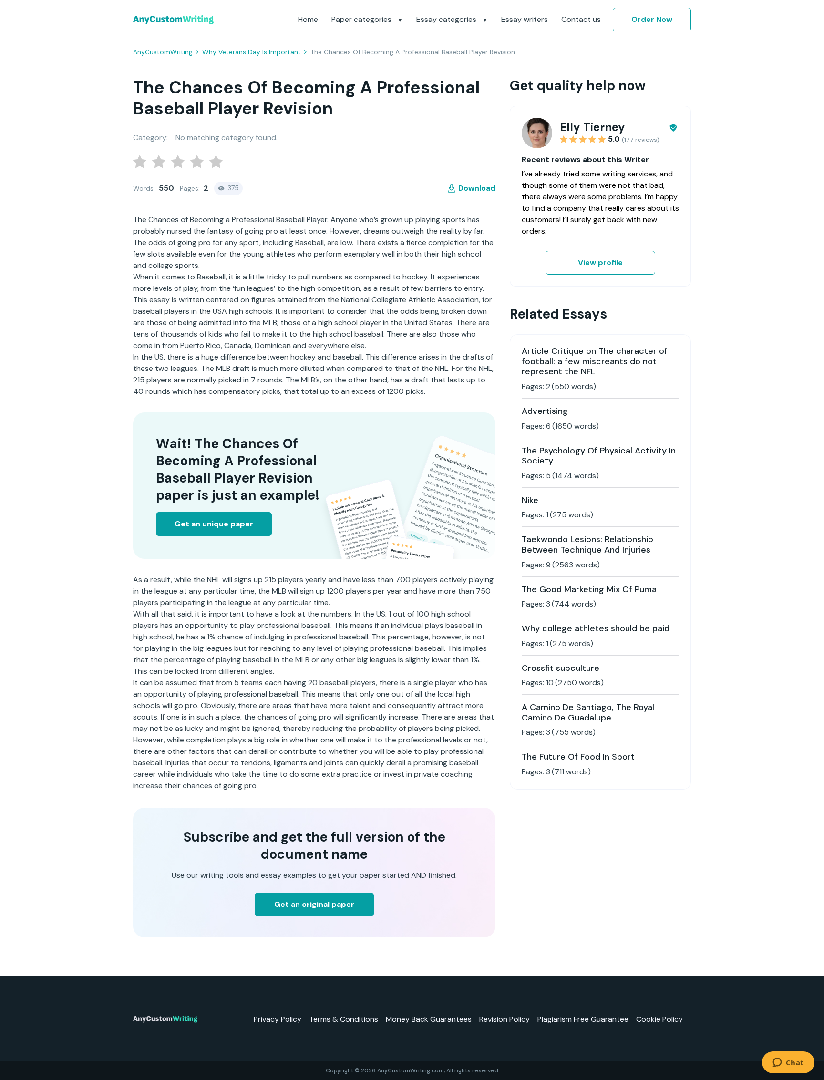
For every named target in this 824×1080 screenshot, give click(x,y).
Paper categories (362, 19)
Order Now (651, 19)
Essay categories (447, 19)
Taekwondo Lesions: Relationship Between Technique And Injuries (587, 544)
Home (308, 19)
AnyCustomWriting (163, 52)
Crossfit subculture (560, 668)
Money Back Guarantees (429, 1019)
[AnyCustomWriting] (173, 19)
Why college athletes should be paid (596, 628)
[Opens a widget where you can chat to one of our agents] (788, 1063)
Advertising (545, 411)
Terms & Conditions (343, 1019)
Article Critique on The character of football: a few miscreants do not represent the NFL (595, 361)
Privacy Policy (277, 1019)
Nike (530, 500)
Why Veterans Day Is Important (251, 52)
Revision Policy (504, 1019)
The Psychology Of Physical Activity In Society (599, 456)
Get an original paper (314, 904)
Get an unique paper (214, 524)
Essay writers (524, 19)
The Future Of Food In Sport (578, 756)
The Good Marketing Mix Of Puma (589, 589)
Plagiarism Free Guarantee (582, 1019)
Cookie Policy (659, 1019)
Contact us (581, 19)
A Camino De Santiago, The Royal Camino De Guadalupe (588, 712)
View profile (600, 262)
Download (476, 188)
